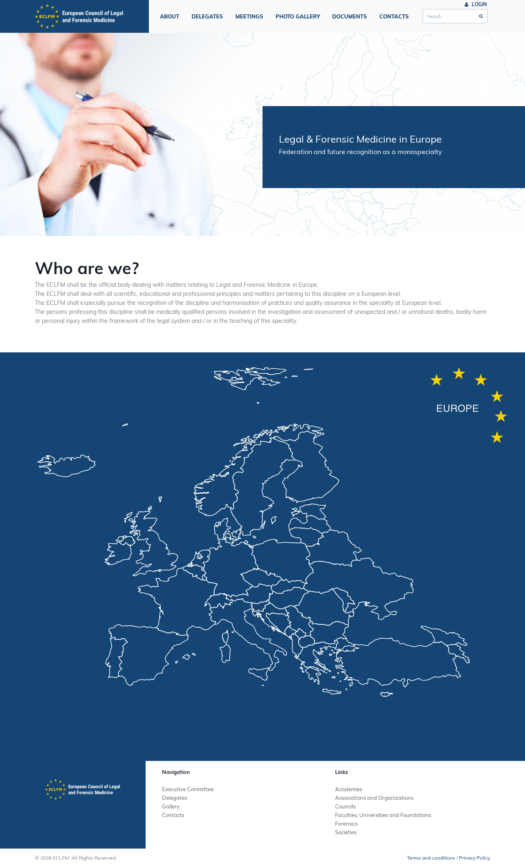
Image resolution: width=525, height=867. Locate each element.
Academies (348, 789)
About (169, 16)
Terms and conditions (431, 858)
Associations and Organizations (374, 797)
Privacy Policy (474, 858)
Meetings (249, 16)
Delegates (207, 16)
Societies (345, 832)
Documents (349, 16)
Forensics (346, 823)
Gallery (171, 806)
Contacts (394, 16)
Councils (345, 806)
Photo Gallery (298, 16)
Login (478, 4)
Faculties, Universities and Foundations (383, 815)
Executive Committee (188, 789)
